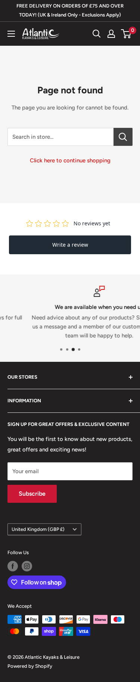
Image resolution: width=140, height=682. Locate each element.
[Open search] (97, 34)
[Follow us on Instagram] (27, 566)
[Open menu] (11, 34)
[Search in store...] (123, 137)
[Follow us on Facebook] (12, 566)
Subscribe (32, 493)
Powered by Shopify (29, 666)
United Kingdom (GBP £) (38, 529)
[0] (126, 33)
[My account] (111, 34)
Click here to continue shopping (70, 160)
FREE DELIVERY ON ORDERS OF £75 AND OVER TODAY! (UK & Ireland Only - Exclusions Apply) (70, 10)
